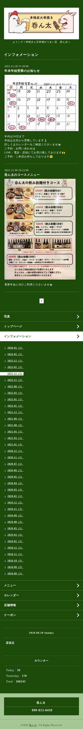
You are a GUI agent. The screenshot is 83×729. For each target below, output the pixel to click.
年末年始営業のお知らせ (22, 70)
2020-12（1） (15, 451)
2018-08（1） (15, 573)
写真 (7, 316)
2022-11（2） (15, 380)
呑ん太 (33, 725)
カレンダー (11, 595)
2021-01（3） (15, 444)
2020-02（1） (15, 496)
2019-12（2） (15, 502)
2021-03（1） (15, 438)
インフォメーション (17, 336)
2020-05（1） (15, 476)
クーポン (10, 615)
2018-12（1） (15, 547)
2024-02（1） (15, 354)
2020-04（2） (15, 483)
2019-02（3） (15, 541)
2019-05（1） (15, 528)
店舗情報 (10, 605)
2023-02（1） (15, 367)
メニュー (10, 585)
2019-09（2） (15, 515)
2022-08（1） (15, 386)
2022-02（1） (15, 399)
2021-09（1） (15, 418)
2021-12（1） (15, 412)
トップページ (13, 326)
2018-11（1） (15, 554)
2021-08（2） (15, 425)
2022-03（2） (15, 393)
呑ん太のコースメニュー (22, 174)
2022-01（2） (15, 406)
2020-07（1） (15, 464)
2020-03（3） (15, 489)
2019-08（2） (15, 522)
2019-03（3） (15, 534)
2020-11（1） (15, 457)
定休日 (10, 642)
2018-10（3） (15, 560)
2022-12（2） (15, 373)
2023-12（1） (15, 360)
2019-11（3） (15, 509)
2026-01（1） (15, 347)
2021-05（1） (15, 431)
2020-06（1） (15, 470)
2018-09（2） (15, 567)
